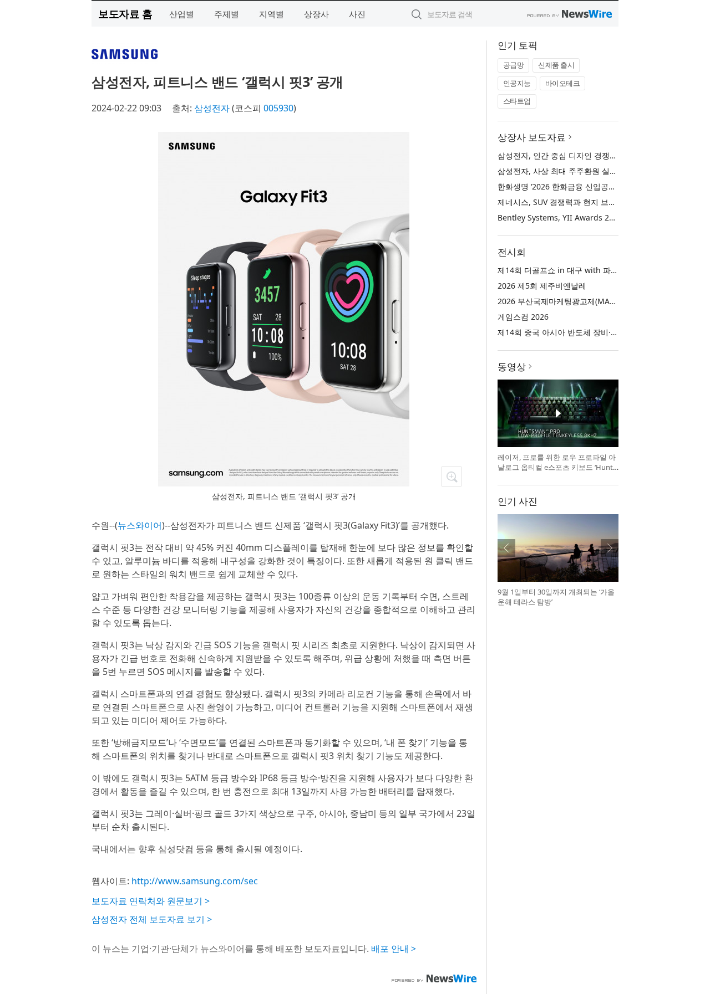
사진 (357, 13)
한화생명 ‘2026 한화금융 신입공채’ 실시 (566, 186)
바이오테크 (562, 83)
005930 (278, 108)
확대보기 (452, 476)
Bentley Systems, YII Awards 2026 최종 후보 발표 (587, 217)
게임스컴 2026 (523, 316)
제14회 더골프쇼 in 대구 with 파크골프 (566, 270)
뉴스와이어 (140, 525)
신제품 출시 (556, 65)
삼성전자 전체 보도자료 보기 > (152, 919)
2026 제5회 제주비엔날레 (542, 285)
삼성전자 (212, 108)
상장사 (316, 13)
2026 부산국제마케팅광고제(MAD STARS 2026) (580, 301)
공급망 (513, 65)
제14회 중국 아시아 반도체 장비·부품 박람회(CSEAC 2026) (599, 332)
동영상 (512, 366)
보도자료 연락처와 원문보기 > (151, 901)
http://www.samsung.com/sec (194, 881)
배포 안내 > (393, 948)
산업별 (181, 13)
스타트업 (517, 101)
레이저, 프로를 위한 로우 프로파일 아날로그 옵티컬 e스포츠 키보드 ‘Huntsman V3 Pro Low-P (557, 466)
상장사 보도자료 (532, 137)
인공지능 (517, 83)
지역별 (271, 13)
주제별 (226, 13)
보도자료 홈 (125, 14)
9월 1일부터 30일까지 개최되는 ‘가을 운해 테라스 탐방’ (556, 597)
